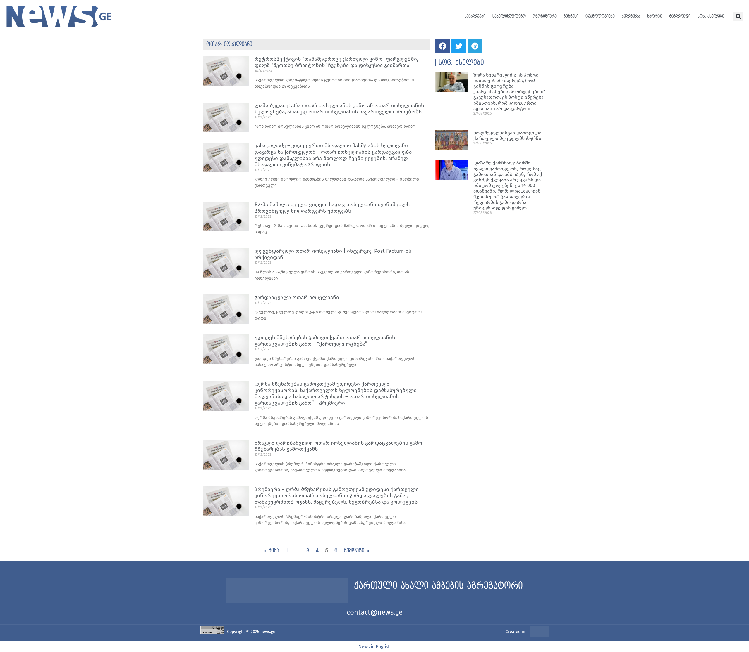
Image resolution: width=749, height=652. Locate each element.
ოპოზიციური (545, 16)
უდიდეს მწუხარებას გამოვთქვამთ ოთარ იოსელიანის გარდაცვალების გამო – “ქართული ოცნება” (325, 340)
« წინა (271, 551)
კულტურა (631, 16)
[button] (738, 16)
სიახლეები (475, 16)
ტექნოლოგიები (600, 16)
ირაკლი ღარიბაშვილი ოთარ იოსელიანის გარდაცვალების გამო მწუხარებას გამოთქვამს (338, 446)
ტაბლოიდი (679, 16)
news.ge (267, 631)
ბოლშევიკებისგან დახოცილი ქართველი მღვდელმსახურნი (507, 135)
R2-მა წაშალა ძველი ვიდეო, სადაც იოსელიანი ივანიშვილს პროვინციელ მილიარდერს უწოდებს (332, 207)
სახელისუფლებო (509, 16)
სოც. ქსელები (711, 16)
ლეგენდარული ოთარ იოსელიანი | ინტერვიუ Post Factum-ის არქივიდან (333, 254)
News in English (374, 646)
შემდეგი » (357, 551)
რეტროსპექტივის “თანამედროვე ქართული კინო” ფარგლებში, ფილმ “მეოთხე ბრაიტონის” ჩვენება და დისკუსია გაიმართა (336, 62)
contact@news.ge (375, 612)
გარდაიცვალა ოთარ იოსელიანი (297, 297)
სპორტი (654, 16)
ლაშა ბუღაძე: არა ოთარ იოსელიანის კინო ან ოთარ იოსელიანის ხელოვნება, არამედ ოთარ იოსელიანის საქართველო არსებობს (339, 108)
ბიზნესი (571, 16)
